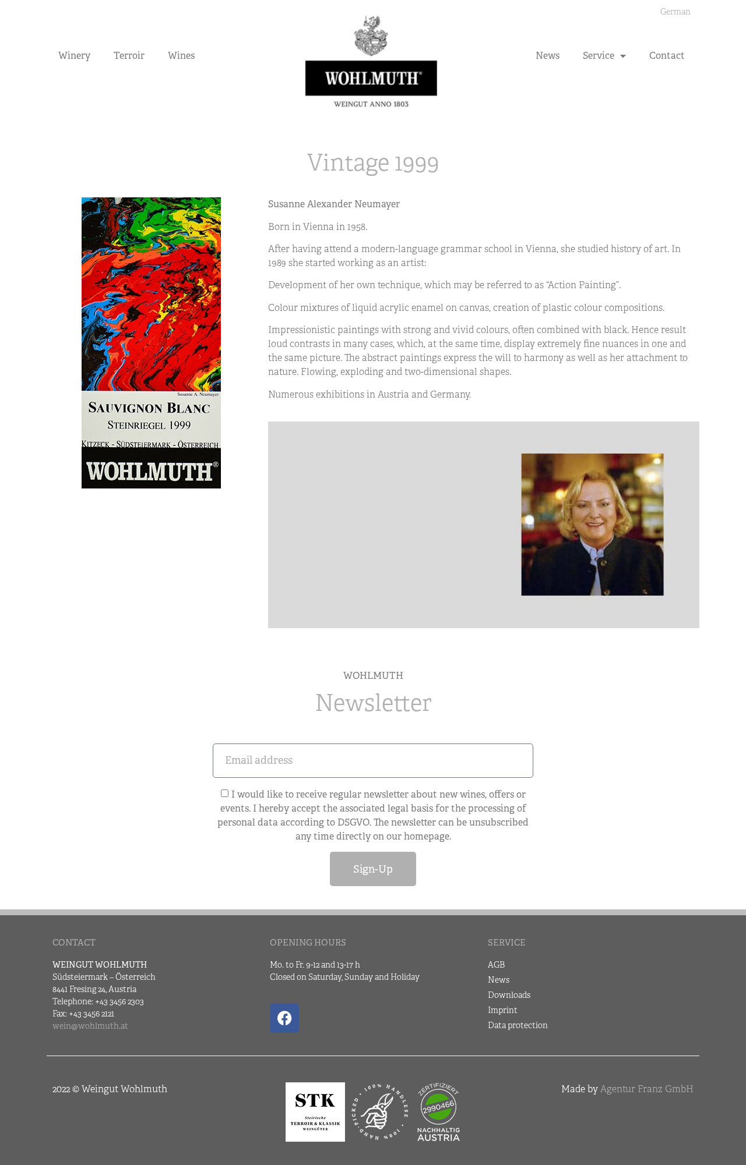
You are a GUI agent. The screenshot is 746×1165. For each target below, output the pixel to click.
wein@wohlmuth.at (90, 1026)
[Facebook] (284, 1018)
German (675, 11)
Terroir (129, 55)
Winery (74, 55)
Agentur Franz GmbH (647, 1089)
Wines (181, 55)
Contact (667, 55)
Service (598, 55)
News (548, 55)
